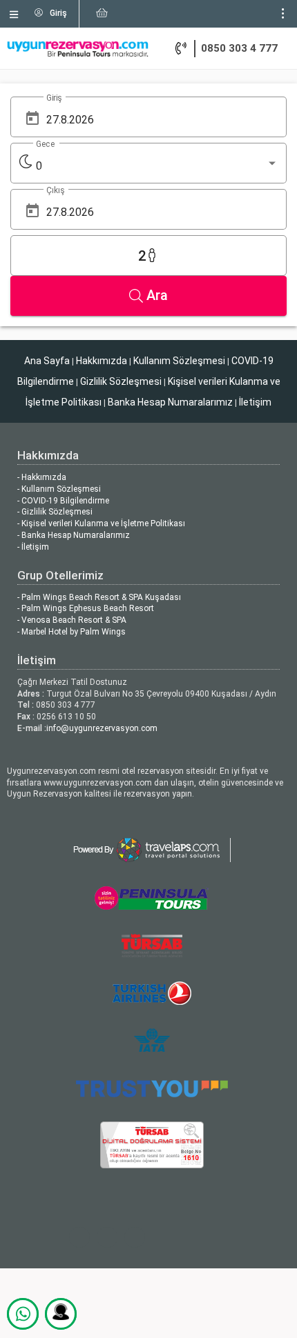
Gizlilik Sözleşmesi (121, 381)
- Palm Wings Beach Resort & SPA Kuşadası (99, 597)
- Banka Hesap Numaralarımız (73, 535)
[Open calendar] (32, 118)
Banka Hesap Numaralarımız (170, 402)
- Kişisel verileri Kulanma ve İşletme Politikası (101, 523)
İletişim (255, 402)
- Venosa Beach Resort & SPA (71, 620)
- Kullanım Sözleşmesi (59, 489)
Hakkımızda (101, 360)
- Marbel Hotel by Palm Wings (71, 632)
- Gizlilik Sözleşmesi (55, 512)
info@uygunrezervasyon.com (101, 728)
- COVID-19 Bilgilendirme (63, 501)
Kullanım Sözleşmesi (179, 360)
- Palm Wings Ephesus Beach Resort (85, 608)
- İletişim (33, 547)
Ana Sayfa (47, 360)
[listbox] (157, 166)
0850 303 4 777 (239, 48)
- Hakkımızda (41, 477)
